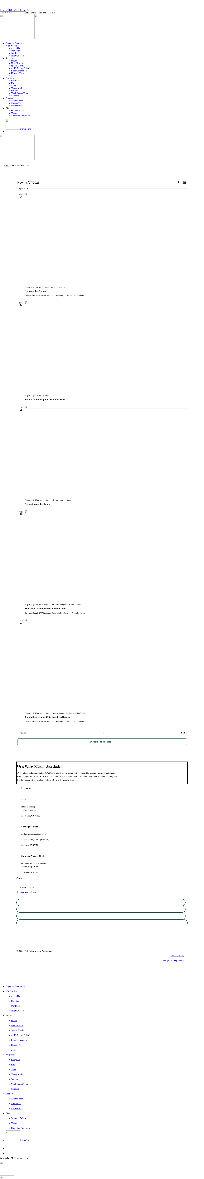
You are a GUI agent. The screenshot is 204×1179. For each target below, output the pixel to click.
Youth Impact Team (19, 1084)
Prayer (14, 1020)
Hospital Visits (17, 1045)
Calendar (15, 1089)
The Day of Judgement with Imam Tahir (45, 608)
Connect (9, 1094)
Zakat (13, 1050)
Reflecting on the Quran (37, 504)
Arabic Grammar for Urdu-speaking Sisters (47, 717)
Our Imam (15, 1006)
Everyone (15, 1059)
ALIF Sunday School (20, 1035)
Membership (16, 1108)
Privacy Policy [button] (177, 955)
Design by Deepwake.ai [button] (173, 960)
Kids (13, 1064)
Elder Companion (19, 1040)
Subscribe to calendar (100, 741)
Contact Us (16, 1103)
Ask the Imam (17, 1099)
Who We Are (11, 991)
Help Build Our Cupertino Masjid (15, 10)
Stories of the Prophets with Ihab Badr (45, 399)
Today (102, 733)
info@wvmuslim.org (28, 892)
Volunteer (15, 1123)
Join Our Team (17, 1011)
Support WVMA (18, 1118)
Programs (10, 1055)
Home (6, 165)
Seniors (14, 1079)
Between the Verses (35, 291)
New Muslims (17, 1025)
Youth (13, 1069)
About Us (15, 996)
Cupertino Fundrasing (15, 986)
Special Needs (17, 1030)
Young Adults (17, 1074)
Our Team (15, 1001)
